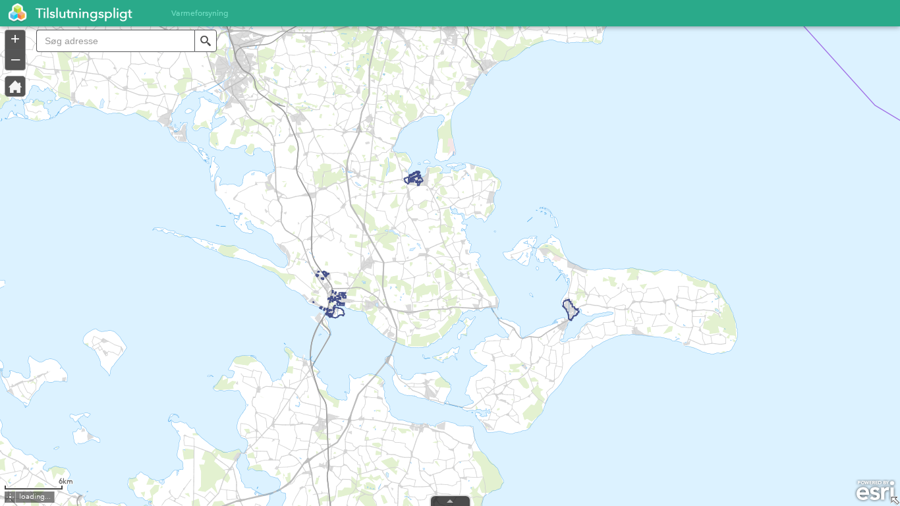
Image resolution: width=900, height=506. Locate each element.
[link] (14, 13)
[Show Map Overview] (894, 500)
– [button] (15, 58)
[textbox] (115, 41)
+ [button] (15, 38)
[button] (205, 41)
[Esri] (875, 491)
